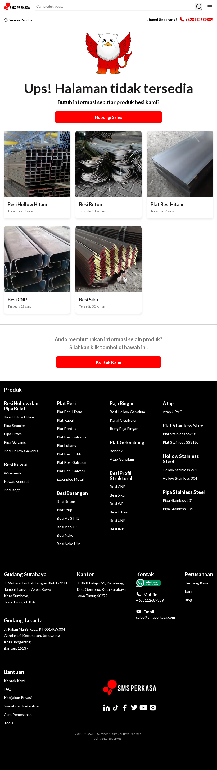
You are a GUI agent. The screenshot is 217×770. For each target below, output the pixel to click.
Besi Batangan (72, 493)
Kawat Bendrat (16, 481)
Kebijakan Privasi (18, 697)
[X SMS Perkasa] (134, 707)
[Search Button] (198, 7)
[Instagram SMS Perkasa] (153, 707)
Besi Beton (66, 501)
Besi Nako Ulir (68, 543)
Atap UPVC (172, 411)
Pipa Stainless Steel (184, 492)
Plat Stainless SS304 (180, 434)
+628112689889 (199, 19)
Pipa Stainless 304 (178, 509)
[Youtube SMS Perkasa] (143, 707)
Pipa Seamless (16, 425)
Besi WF (116, 503)
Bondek (116, 450)
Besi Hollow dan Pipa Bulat (21, 406)
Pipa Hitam (13, 434)
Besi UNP (117, 520)
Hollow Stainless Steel (181, 459)
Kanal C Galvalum (124, 420)
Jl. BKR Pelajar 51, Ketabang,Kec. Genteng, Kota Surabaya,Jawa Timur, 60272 (101, 589)
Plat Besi (66, 403)
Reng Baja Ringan (124, 428)
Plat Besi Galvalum (72, 462)
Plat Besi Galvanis (71, 437)
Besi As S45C (68, 527)
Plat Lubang (66, 445)
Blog (188, 600)
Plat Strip (64, 510)
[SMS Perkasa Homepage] (17, 6)
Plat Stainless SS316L (180, 442)
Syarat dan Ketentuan (22, 706)
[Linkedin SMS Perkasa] (106, 707)
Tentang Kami (196, 583)
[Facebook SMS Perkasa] (125, 707)
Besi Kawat (16, 464)
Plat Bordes (66, 428)
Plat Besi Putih (69, 454)
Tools (8, 723)
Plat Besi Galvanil (71, 471)
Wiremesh (12, 473)
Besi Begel (12, 490)
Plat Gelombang (127, 442)
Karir (189, 591)
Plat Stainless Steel (184, 425)
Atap (168, 403)
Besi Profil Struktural (121, 475)
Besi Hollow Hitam (19, 417)
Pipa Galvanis (15, 442)
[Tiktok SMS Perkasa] (116, 707)
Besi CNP (117, 486)
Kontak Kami (14, 680)
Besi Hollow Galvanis (21, 450)
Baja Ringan (122, 403)
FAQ (7, 689)
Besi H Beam (120, 512)
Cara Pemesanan (18, 714)
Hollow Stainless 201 (180, 469)
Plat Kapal (65, 420)
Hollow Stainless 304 (180, 478)
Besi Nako (65, 535)
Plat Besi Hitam (69, 411)
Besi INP (117, 529)
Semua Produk (21, 20)
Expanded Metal (70, 479)
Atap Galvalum (122, 459)
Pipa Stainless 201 (178, 500)
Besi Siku (117, 495)
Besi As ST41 (68, 518)
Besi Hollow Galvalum (127, 411)
